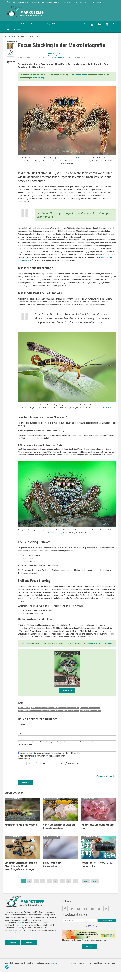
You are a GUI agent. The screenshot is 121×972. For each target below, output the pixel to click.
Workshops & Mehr (49, 24)
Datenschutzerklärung (95, 963)
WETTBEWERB (36, 3)
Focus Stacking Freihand (69, 711)
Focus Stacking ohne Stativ (90, 711)
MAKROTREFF (32, 12)
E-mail (20, 733)
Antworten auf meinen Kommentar (51, 756)
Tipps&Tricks (52, 55)
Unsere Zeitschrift (14, 29)
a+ (13, 36)
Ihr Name (22, 725)
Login (114, 963)
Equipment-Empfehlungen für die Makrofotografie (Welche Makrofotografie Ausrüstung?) (21, 866)
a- (10, 37)
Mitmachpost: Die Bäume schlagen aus (97, 826)
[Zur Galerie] (14, 11)
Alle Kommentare (27, 756)
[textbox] (67, 770)
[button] (67, 120)
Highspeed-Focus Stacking (40, 708)
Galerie (23, 24)
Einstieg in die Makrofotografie (59, 57)
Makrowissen (12, 24)
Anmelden (97, 2)
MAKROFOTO (67, 2)
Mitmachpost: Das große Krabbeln (21, 824)
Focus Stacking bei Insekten (28, 711)
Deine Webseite (25, 744)
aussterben (20, 923)
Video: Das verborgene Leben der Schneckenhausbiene (59, 826)
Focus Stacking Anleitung (89, 708)
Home (73, 963)
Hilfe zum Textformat (103, 776)
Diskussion (35, 24)
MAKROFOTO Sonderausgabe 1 (100, 643)
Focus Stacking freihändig (49, 711)
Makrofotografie (54, 53)
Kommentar (23, 759)
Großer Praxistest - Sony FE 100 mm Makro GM (96, 864)
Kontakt (29, 942)
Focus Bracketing (58, 708)
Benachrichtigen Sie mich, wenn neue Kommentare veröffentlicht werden (50, 753)
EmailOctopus (94, 926)
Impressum (81, 963)
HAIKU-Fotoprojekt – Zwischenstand (53, 864)
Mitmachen (21, 3)
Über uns (9, 3)
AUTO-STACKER (82, 2)
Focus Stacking (24, 708)
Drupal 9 (54, 963)
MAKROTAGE (51, 3)
